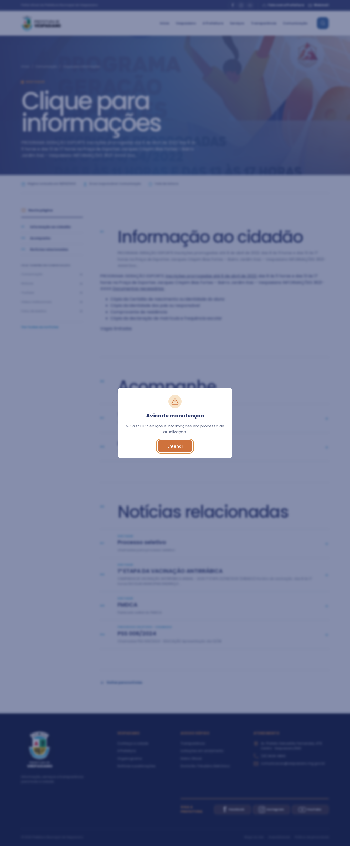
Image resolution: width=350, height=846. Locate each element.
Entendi (175, 446)
